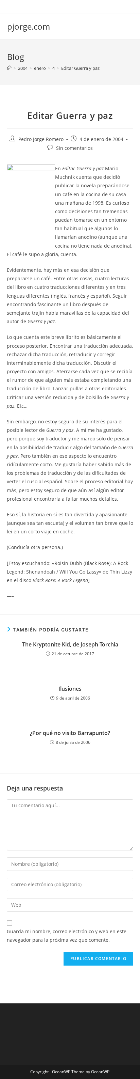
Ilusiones (70, 688)
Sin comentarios (74, 148)
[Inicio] (9, 68)
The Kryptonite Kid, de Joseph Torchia (70, 644)
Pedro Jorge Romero (41, 139)
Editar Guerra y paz (80, 68)
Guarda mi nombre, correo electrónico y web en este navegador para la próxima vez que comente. (66, 935)
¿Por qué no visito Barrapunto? (70, 733)
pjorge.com (28, 26)
